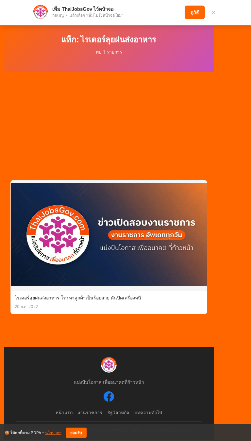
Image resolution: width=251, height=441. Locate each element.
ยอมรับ (76, 433)
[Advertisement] (109, 121)
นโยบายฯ (53, 432)
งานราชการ (90, 412)
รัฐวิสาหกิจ (118, 412)
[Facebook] (109, 397)
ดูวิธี (195, 12)
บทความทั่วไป (148, 412)
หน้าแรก (64, 412)
